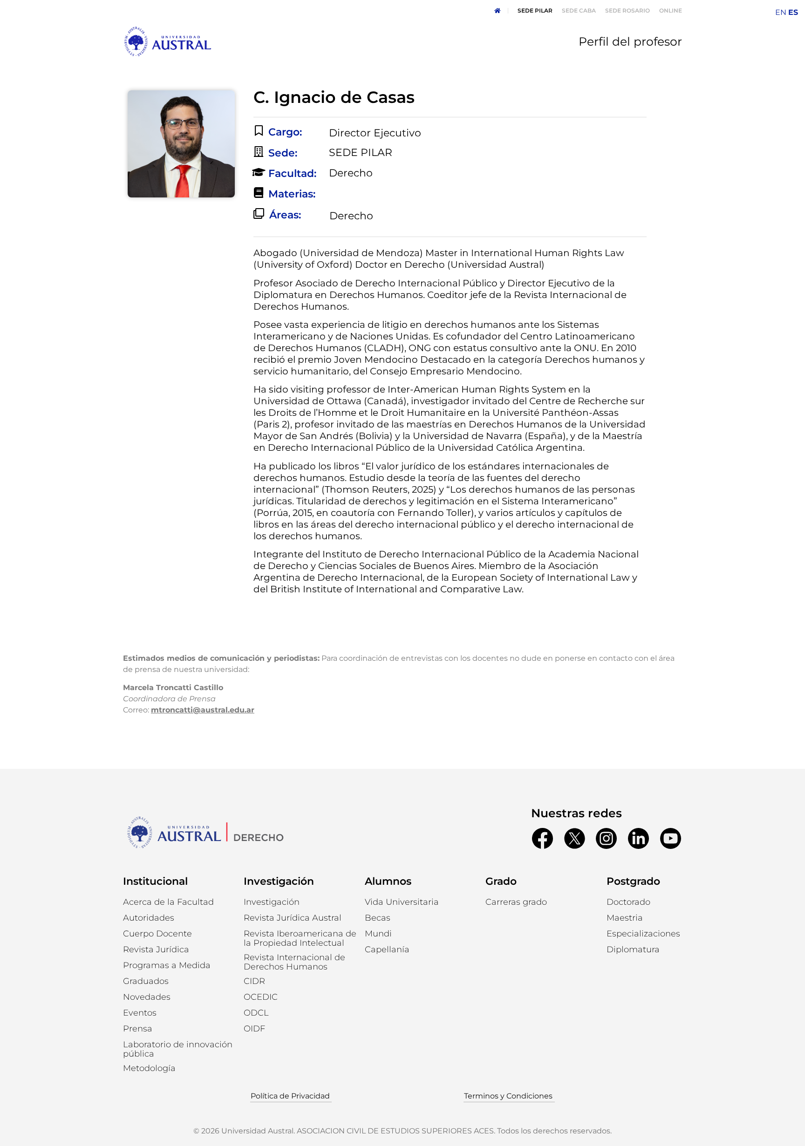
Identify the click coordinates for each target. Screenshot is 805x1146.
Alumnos (388, 881)
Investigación (279, 881)
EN (780, 12)
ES (793, 12)
